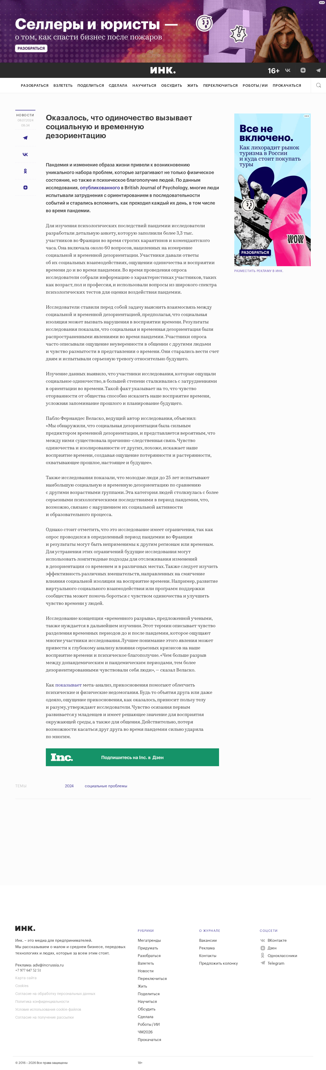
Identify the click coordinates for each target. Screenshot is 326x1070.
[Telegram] (318, 70)
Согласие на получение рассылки (44, 1017)
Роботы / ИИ (255, 86)
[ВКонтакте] (287, 70)
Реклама (207, 948)
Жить (192, 86)
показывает (68, 685)
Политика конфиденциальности (42, 1002)
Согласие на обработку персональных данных (55, 994)
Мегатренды (149, 941)
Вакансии (208, 941)
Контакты (207, 956)
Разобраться (35, 86)
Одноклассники (282, 956)
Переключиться (220, 86)
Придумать (148, 948)
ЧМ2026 (145, 1032)
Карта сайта (26, 978)
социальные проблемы (106, 786)
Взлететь (63, 86)
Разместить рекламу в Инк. (258, 271)
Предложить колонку (218, 963)
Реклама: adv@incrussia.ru (39, 965)
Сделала (118, 86)
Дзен (272, 948)
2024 (69, 786)
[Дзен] (303, 70)
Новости (146, 971)
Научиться (144, 86)
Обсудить (171, 86)
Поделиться (90, 86)
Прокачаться (287, 86)
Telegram (275, 963)
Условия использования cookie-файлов (48, 1009)
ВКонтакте (277, 941)
